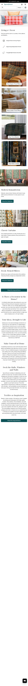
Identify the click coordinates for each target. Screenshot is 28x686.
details (17, 1)
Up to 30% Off (12, 1)
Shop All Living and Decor (14, 290)
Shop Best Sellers (6, 241)
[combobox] (20, 7)
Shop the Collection (7, 201)
